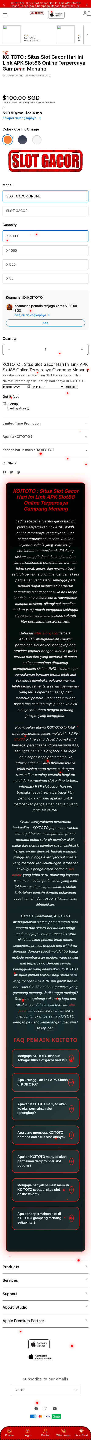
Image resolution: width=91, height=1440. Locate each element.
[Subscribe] (75, 1390)
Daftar (45, 1435)
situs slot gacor (46, 633)
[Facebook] (5, 472)
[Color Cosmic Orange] (8, 140)
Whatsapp (63, 1435)
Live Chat (81, 1435)
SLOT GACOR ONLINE (23, 196)
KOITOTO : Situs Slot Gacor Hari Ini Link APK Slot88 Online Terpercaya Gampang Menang (46, 5)
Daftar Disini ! (71, 6)
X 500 (10, 264)
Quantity (10, 339)
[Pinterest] (19, 472)
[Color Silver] (36, 139)
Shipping (23, 102)
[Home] (37, 13)
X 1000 (11, 251)
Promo (9, 1435)
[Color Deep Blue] (22, 139)
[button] (5, 15)
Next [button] (87, 5)
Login (28, 1435)
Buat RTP (71, 386)
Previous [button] (4, 5)
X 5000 (12, 236)
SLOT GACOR (17, 211)
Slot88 (19, 739)
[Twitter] (12, 472)
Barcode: (30, 75)
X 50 (10, 278)
